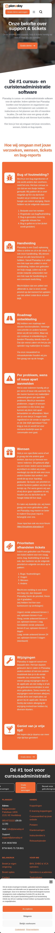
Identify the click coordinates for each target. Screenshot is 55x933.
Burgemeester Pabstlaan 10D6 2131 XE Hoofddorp (11, 812)
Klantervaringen (37, 830)
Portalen (34, 825)
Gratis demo (26, 46)
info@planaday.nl (15, 829)
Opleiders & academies (41, 872)
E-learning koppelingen (41, 811)
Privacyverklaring (32, 929)
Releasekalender (38, 841)
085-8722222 (8, 820)
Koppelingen (36, 806)
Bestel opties (8, 872)
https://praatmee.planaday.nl (30, 526)
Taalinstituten (36, 877)
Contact (5, 877)
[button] (51, 881)
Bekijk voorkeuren (27, 923)
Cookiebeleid (20, 929)
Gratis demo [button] (26, 757)
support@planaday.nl (12, 837)
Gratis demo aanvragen (17, 12)
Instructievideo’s (37, 835)
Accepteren (28, 909)
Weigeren (27, 916)
